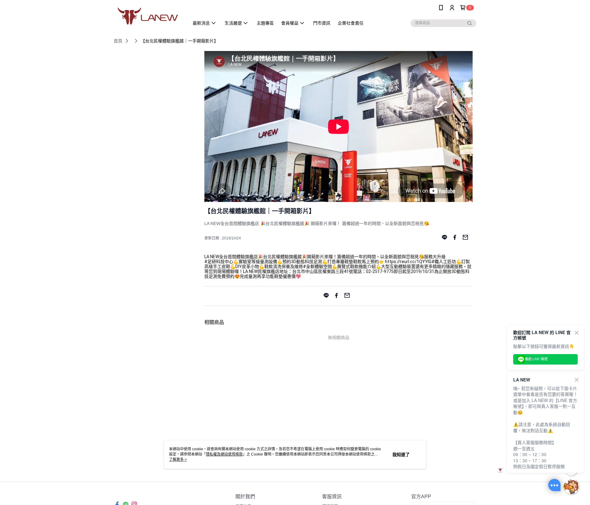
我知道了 (401, 454)
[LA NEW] (148, 16)
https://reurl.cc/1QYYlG (408, 261)
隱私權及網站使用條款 (224, 454)
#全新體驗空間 (317, 266)
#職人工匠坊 (443, 261)
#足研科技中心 (218, 261)
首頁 (118, 40)
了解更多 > (178, 459)
